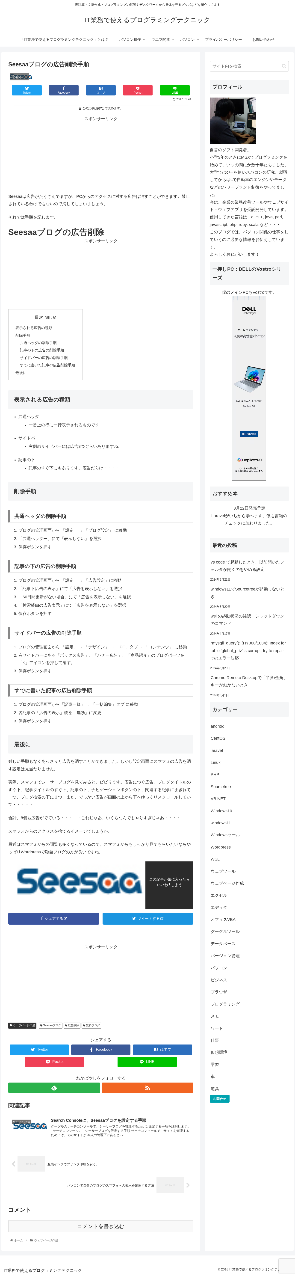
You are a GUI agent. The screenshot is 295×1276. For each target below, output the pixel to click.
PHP (215, 774)
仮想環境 (219, 1052)
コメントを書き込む (100, 1226)
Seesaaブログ (51, 1025)
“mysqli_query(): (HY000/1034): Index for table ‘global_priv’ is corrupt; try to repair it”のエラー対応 (248, 650)
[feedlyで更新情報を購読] (54, 1088)
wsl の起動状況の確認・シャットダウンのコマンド (247, 620)
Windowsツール (225, 835)
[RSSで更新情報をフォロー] (147, 1088)
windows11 (221, 823)
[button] (284, 66)
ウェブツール (223, 871)
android (217, 726)
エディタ (219, 907)
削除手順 (22, 335)
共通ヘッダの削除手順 (38, 343)
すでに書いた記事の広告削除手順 (47, 365)
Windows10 (221, 811)
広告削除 (73, 1025)
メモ (215, 1016)
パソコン (219, 968)
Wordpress (221, 847)
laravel (217, 750)
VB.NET (218, 798)
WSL (215, 859)
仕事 (215, 1040)
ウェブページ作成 (23, 1025)
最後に (21, 373)
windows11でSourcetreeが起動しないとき (247, 593)
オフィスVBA (223, 919)
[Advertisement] (100, 154)
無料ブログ (92, 1025)
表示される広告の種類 (33, 328)
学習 (215, 1064)
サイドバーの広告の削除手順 (44, 358)
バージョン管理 (225, 955)
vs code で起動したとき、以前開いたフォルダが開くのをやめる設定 (247, 566)
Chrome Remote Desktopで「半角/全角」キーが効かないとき (249, 681)
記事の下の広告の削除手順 (42, 350)
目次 (39, 317)
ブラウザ (219, 992)
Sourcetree (221, 786)
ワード (217, 1028)
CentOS (218, 738)
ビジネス (219, 980)
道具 (215, 1088)
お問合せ (219, 1099)
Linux (216, 762)
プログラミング (225, 1004)
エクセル (219, 895)
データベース (223, 943)
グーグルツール (225, 931)
